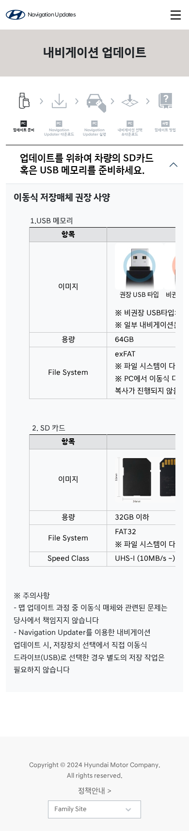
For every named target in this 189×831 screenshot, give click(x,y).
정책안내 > (94, 791)
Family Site (70, 809)
